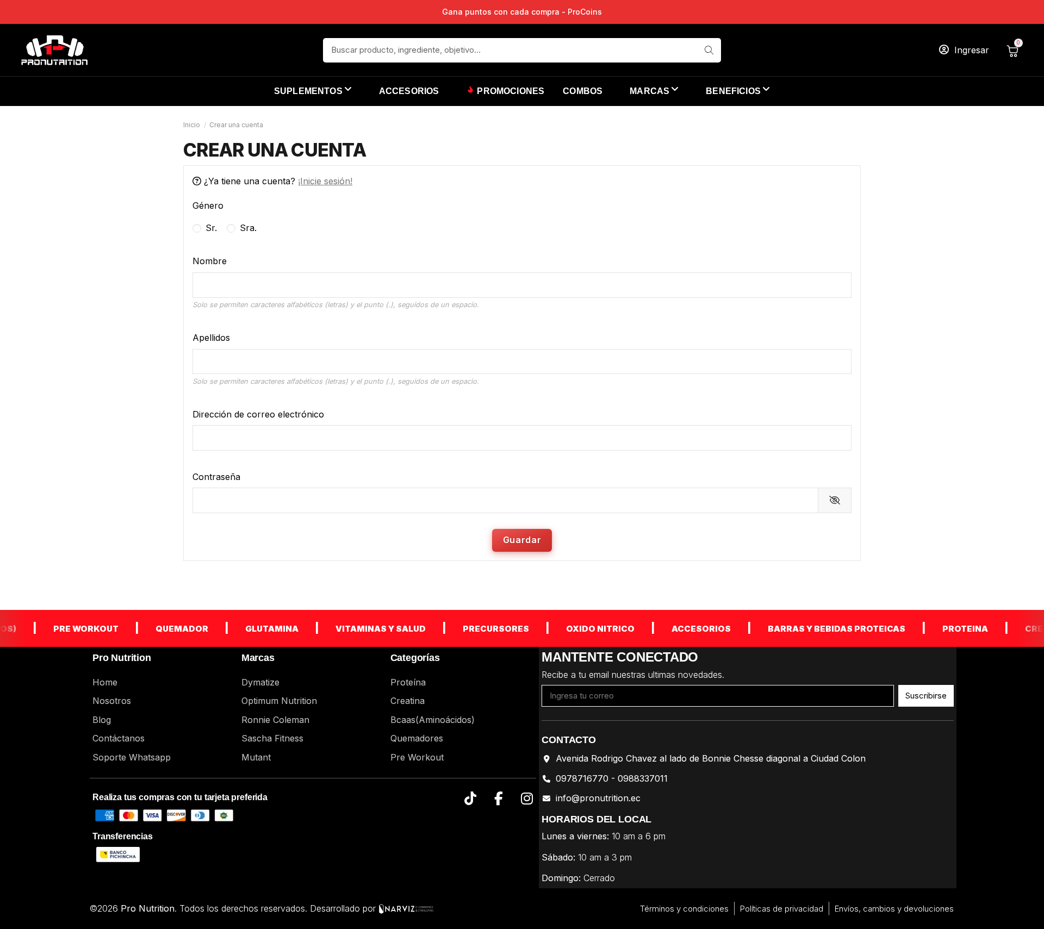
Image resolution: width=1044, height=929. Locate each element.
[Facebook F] (498, 799)
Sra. (247, 227)
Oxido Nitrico (585, 629)
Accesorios (686, 629)
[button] (738, 91)
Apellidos (211, 337)
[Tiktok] (470, 799)
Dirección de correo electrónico (258, 414)
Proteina (950, 629)
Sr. (210, 227)
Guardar (522, 539)
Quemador (167, 629)
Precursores (481, 629)
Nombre (209, 260)
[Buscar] (709, 50)
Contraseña (216, 476)
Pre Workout (71, 629)
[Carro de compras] (1014, 50)
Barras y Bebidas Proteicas (822, 629)
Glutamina (257, 629)
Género (207, 205)
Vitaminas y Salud (366, 629)
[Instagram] (526, 799)
